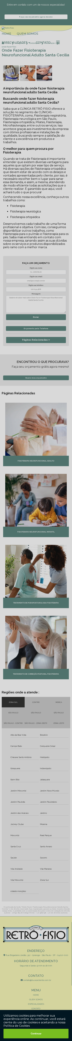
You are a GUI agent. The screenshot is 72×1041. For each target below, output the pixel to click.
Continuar (36, 1033)
